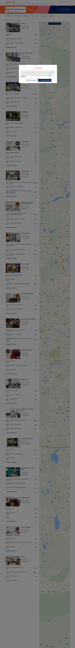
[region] (38, 74)
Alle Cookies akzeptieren (45, 80)
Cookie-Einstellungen (31, 80)
